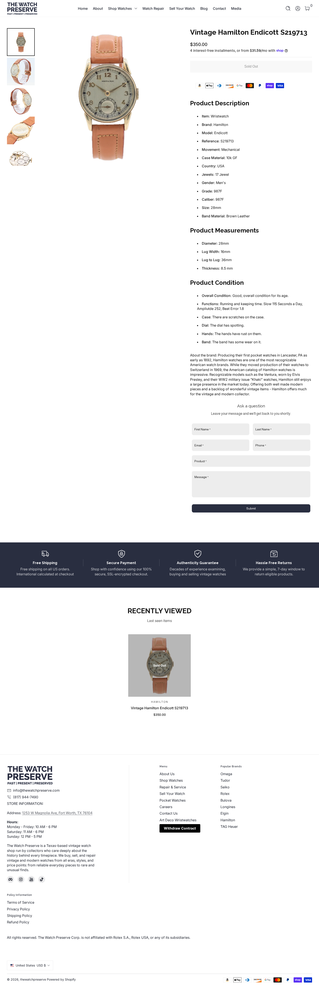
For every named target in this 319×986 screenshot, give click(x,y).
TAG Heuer (229, 826)
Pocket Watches (173, 800)
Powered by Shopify (61, 979)
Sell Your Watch (182, 8)
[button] (288, 8)
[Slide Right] (167, 97)
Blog (204, 8)
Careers (166, 807)
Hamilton (227, 820)
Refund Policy (18, 922)
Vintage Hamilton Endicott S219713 (159, 708)
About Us (167, 774)
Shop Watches (120, 8)
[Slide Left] (47, 97)
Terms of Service (20, 902)
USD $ (31, 965)
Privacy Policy (18, 909)
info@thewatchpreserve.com (36, 790)
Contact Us (169, 813)
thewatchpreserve (33, 979)
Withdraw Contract (180, 828)
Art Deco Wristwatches (178, 820)
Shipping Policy (19, 915)
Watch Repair (153, 8)
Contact (219, 8)
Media (236, 8)
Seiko (225, 787)
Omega (226, 774)
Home (83, 8)
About (98, 8)
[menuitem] (190, 773)
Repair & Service (173, 787)
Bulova (226, 800)
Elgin (224, 813)
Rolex (225, 793)
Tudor (225, 780)
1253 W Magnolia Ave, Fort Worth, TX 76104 (57, 813)
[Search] (288, 8)
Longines (227, 807)
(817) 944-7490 (25, 797)
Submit (251, 508)
